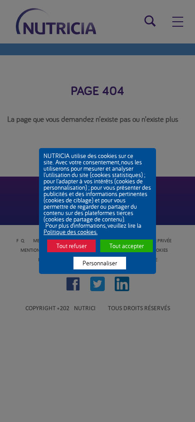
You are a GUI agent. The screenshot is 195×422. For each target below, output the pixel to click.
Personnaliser (100, 263)
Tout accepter (126, 246)
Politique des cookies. (71, 232)
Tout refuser (71, 246)
